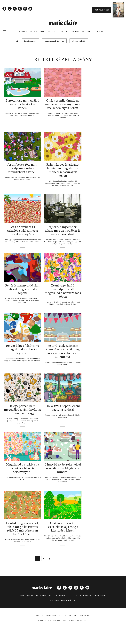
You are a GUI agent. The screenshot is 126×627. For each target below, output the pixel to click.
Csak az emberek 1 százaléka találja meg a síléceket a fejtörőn (22, 230)
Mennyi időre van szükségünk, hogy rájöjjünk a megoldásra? (62, 416)
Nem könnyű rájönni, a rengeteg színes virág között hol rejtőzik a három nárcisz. (63, 303)
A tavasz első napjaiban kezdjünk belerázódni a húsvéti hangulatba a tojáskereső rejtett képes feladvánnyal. (63, 479)
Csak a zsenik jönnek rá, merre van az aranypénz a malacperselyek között (63, 104)
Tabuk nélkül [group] (78, 41)
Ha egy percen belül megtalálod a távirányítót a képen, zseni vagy (22, 409)
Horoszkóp (51, 616)
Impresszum (100, 596)
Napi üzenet (87, 32)
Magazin (23, 32)
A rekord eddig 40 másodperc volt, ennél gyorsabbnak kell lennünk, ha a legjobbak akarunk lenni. (22, 421)
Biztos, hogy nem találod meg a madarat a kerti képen (22, 104)
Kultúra (99, 32)
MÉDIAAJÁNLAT (86, 596)
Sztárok (33, 32)
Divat (42, 32)
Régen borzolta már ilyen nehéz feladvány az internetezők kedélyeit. (22, 541)
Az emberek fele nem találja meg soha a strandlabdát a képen (22, 168)
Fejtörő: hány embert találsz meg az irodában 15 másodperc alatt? (63, 230)
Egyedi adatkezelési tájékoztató (35, 596)
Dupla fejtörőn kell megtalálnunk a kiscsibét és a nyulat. (22, 478)
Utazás (62, 616)
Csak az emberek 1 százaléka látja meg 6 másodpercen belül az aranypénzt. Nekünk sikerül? (63, 115)
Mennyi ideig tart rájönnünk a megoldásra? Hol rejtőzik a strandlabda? (22, 178)
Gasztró (73, 616)
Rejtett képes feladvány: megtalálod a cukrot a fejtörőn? (22, 349)
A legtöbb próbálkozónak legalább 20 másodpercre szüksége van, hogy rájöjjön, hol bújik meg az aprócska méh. (62, 183)
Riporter (62, 32)
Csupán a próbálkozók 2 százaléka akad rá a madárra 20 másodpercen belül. (22, 114)
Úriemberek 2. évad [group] (54, 41)
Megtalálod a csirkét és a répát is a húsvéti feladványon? (22, 468)
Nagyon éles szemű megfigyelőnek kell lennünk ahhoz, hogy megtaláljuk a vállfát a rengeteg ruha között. (22, 300)
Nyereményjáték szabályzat (63, 600)
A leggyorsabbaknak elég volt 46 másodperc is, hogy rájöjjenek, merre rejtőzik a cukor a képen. (22, 359)
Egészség (74, 32)
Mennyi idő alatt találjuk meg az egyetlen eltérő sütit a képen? (63, 363)
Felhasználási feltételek (65, 596)
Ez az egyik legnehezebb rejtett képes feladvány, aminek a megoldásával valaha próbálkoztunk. (22, 241)
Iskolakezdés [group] (30, 41)
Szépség (51, 32)
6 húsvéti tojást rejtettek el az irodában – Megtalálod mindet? (63, 468)
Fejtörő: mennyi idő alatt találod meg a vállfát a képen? (22, 289)
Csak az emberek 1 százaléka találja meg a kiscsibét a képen (62, 527)
